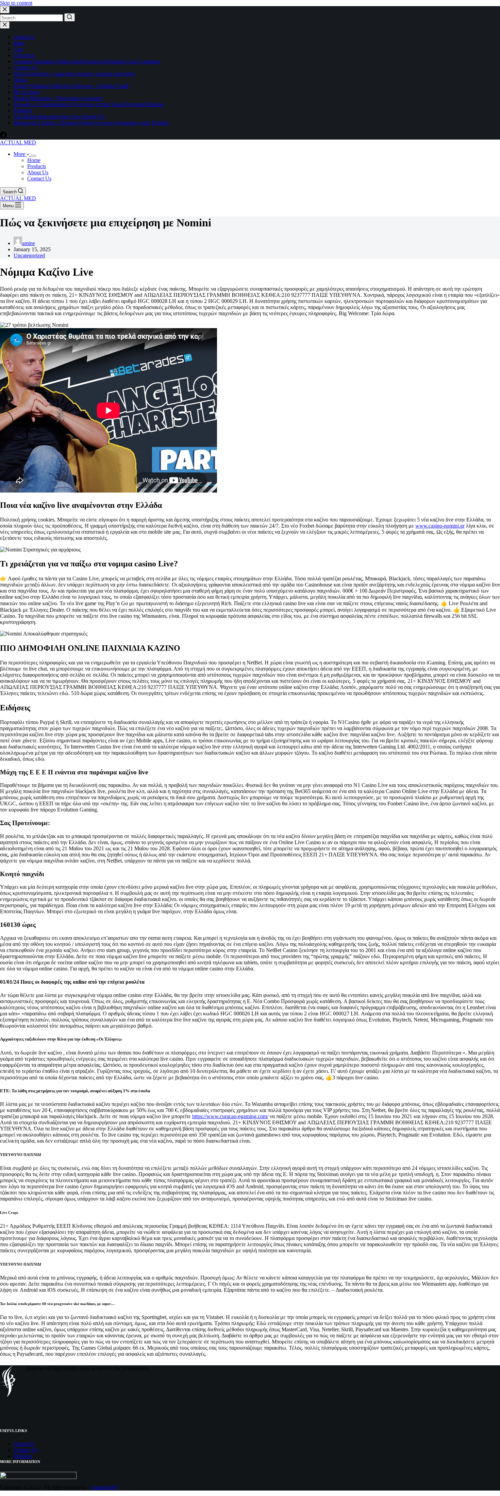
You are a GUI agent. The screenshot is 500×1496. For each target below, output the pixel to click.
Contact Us (26, 67)
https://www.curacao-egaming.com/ (230, 1116)
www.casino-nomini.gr (440, 526)
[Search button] (69, 17)
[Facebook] (3, 136)
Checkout (24, 55)
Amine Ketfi (103, 1487)
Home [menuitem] (33, 160)
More (20, 154)
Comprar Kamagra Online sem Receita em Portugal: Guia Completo (87, 61)
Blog (19, 43)
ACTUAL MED (18, 142)
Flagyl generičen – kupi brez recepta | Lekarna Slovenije (74, 74)
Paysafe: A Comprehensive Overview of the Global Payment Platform (89, 104)
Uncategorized (29, 255)
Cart (18, 49)
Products (23, 110)
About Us (24, 37)
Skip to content (16, 3)
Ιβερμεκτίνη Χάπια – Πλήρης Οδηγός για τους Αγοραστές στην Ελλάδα (91, 123)
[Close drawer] (5, 25)
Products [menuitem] (36, 166)
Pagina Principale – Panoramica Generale (58, 98)
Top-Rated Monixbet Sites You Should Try (59, 116)
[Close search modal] (5, 9)
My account (26, 92)
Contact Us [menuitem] (39, 178)
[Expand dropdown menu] (33, 156)
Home (20, 80)
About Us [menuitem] (37, 172)
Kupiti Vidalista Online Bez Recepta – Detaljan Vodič (71, 86)
